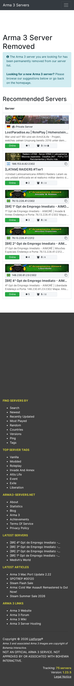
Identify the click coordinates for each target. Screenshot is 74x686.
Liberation (17, 487)
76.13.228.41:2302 (23, 200)
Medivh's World (20, 560)
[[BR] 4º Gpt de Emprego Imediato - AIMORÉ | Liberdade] (37, 268)
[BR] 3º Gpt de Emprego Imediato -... (35, 547)
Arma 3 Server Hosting (25, 623)
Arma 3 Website (20, 610)
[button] (66, 164)
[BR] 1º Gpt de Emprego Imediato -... (35, 555)
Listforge (35, 639)
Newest (15, 412)
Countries (16, 429)
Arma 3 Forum (19, 615)
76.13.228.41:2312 (22, 237)
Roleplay (16, 466)
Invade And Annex (22, 470)
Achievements (19, 519)
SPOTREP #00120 (22, 578)
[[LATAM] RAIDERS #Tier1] (37, 157)
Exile (13, 483)
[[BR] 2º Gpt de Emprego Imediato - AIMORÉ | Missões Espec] (37, 231)
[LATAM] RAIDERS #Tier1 (24, 169)
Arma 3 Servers (16, 5)
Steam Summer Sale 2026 (27, 596)
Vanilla (14, 457)
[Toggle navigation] (66, 5)
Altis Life (16, 474)
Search (14, 408)
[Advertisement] (37, 23)
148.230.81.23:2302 (23, 275)
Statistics (16, 506)
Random (15, 425)
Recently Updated (22, 416)
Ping (13, 438)
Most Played (18, 421)
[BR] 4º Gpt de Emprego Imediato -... (35, 542)
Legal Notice (62, 676)
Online (12, 145)
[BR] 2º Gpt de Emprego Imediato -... (35, 551)
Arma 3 (15, 515)
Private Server (24, 126)
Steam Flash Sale (21, 583)
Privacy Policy (19, 528)
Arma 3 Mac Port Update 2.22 (30, 574)
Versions (15, 434)
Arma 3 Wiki (18, 619)
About (14, 502)
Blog (13, 510)
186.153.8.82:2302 (23, 163)
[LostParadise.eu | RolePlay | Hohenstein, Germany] (37, 119)
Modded (15, 461)
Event (14, 479)
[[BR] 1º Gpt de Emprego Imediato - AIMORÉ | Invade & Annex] (37, 194)
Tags (13, 442)
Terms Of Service (21, 523)
